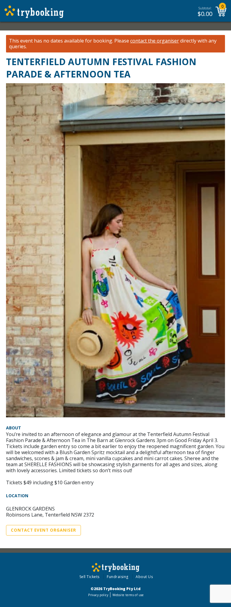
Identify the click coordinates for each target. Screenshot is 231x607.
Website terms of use (127, 595)
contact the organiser (154, 41)
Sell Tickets (89, 576)
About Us (144, 576)
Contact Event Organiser (43, 530)
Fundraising (117, 576)
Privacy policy (98, 595)
